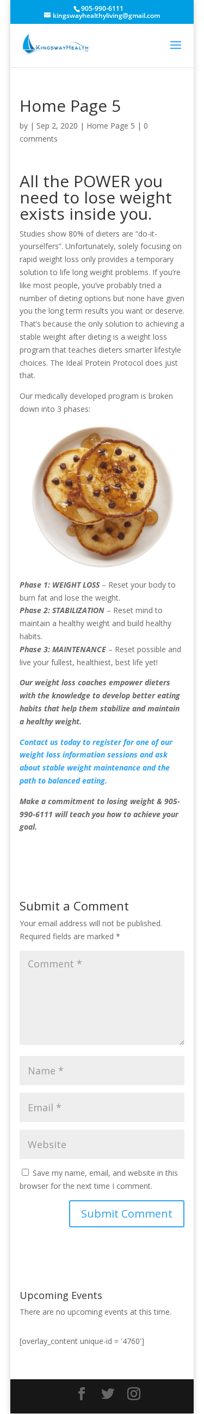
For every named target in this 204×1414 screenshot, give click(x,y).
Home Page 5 (110, 125)
